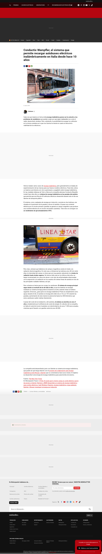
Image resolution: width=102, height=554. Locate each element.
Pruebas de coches (43, 491)
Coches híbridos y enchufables (37, 391)
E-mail (31, 66)
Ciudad (52, 40)
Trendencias (73, 522)
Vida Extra (24, 524)
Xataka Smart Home (14, 529)
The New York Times (35, 379)
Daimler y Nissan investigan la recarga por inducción (40, 387)
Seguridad (28, 40)
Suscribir (76, 487)
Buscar (89, 509)
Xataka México (13, 540)
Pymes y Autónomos (87, 524)
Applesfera (12, 526)
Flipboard (29, 66)
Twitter (89, 5)
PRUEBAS (16, 5)
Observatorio (40, 5)
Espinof (35, 524)
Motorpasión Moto (62, 524)
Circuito (47, 40)
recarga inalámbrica (50, 186)
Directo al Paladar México (50, 541)
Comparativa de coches (42, 495)
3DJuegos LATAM (25, 540)
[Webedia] (89, 1)
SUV (25, 491)
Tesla (38, 40)
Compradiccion (74, 526)
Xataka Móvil (12, 524)
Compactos (12, 491)
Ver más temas (14, 502)
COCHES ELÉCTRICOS (27, 5)
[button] (31, 111)
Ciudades (58, 40)
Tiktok (92, 5)
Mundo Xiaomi (13, 531)
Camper (22, 40)
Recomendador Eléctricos (60, 5)
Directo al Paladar (50, 522)
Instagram (84, 5)
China (34, 40)
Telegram (78, 5)
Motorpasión (61, 522)
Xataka (11, 522)
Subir (88, 515)
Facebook (81, 5)
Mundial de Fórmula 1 (43, 498)
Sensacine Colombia (38, 543)
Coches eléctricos (28, 486)
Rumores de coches (15, 494)
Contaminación (65, 40)
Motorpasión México (63, 540)
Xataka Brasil (12, 543)
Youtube (86, 5)
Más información (52, 552)
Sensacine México (38, 540)
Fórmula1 (12, 486)
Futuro (49, 391)
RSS (73, 502)
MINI (43, 40)
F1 (48, 5)
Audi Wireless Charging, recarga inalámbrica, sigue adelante (57, 385)
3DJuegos (24, 522)
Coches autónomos (14, 498)
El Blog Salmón (86, 522)
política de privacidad (70, 491)
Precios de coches (28, 494)
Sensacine (36, 522)
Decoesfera (73, 524)
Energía (72, 40)
